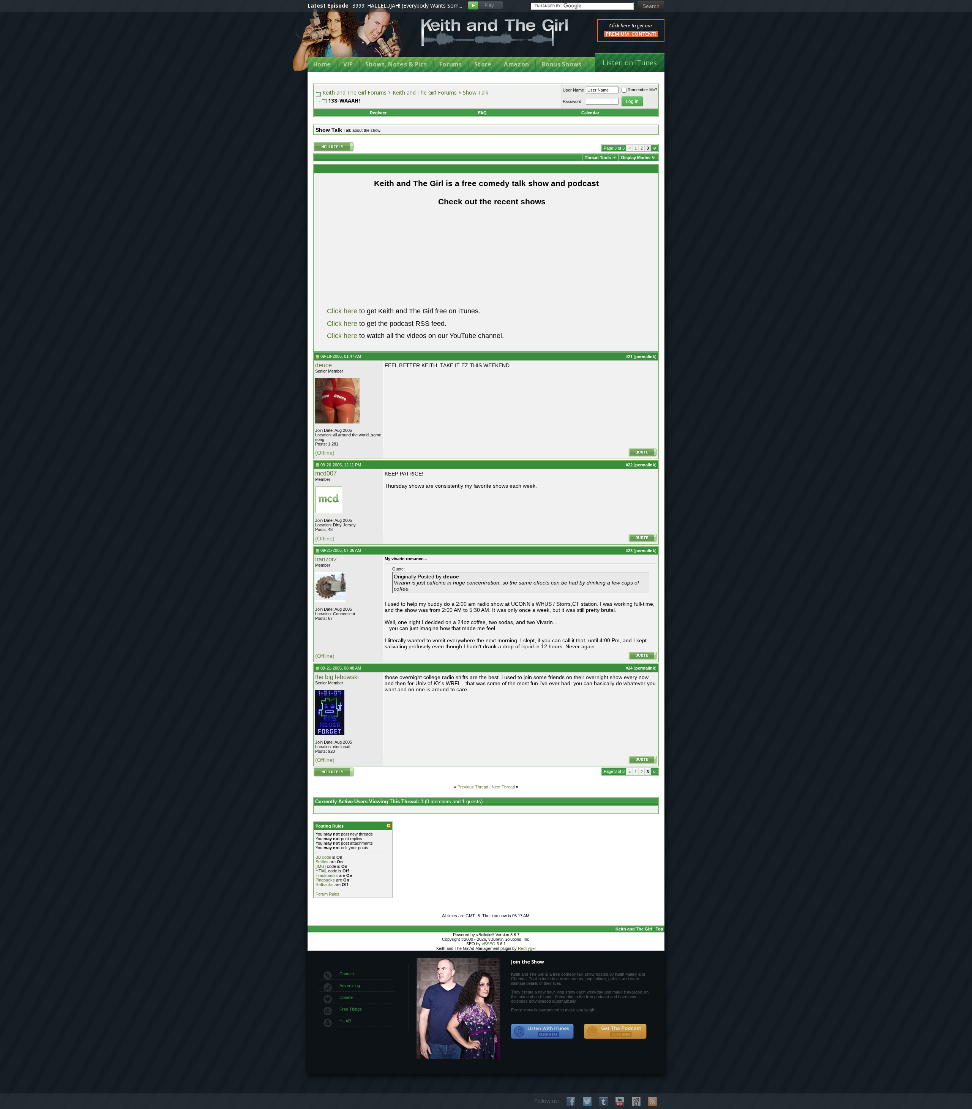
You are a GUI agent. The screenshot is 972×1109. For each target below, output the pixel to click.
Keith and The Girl (633, 929)
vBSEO (488, 944)
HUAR (345, 1021)
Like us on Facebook (570, 1101)
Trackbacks (327, 875)
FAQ (482, 113)
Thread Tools (598, 157)
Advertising (349, 985)
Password (572, 101)
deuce (323, 365)
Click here (342, 311)
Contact (346, 974)
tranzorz (326, 559)
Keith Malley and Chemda (352, 38)
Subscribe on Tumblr (603, 1101)
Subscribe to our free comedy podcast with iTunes (542, 1031)
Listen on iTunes (630, 62)
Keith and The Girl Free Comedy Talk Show (494, 32)
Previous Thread (473, 787)
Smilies (322, 861)
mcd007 (326, 473)
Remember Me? (642, 89)
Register (378, 113)
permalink (645, 356)
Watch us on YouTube (619, 1101)
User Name (573, 90)
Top (659, 929)
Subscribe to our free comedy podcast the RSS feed (615, 1031)
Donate (346, 997)
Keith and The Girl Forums (354, 92)
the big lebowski (337, 677)
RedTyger (527, 948)
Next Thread (503, 787)
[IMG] (321, 866)
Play (485, 6)
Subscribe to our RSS (652, 1101)
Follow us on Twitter (587, 1101)
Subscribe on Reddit (636, 1101)
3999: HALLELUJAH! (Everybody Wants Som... (407, 5)
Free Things (350, 1009)
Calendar (590, 113)
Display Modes (635, 157)
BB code (323, 857)
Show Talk (475, 92)
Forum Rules (327, 894)
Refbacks (324, 884)
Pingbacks (325, 880)
